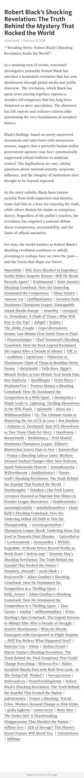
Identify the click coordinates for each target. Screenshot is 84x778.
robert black (11, 40)
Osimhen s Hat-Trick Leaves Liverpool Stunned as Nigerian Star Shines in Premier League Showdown (40, 496)
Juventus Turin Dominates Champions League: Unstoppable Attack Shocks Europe (42, 305)
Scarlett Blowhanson (20, 629)
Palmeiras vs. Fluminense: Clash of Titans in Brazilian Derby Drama (41, 363)
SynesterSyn (68, 449)
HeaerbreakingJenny (45, 681)
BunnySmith (14, 438)
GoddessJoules (64, 501)
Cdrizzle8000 (67, 733)
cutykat (25, 611)
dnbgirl (39, 322)
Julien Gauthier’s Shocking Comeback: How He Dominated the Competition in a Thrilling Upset (37, 583)
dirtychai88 (29, 368)
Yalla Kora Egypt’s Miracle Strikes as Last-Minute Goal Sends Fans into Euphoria (42, 374)
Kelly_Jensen (14, 594)
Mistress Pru (48, 663)
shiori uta (63, 409)
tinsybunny (65, 432)
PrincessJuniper (19, 339)
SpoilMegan (40, 380)
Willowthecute (16, 472)
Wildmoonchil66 (17, 415)
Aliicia (34, 646)
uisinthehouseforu (50, 507)
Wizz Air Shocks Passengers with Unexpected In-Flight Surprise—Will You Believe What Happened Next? (41, 635)
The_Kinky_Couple (19, 328)
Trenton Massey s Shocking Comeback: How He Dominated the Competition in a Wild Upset (39, 392)
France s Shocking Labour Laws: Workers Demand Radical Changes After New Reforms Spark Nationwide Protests (41, 461)
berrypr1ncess (59, 675)
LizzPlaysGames (39, 299)
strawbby (51, 310)
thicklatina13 (38, 438)
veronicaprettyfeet (46, 525)
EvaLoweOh (13, 577)
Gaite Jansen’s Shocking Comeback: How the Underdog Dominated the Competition (42, 287)
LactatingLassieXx (18, 507)
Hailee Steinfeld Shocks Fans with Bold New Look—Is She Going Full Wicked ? (42, 669)
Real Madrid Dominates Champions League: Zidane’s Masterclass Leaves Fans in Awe (38, 444)
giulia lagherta (18, 710)
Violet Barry (63, 380)
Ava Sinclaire (68, 420)
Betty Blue (65, 710)
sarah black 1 (49, 571)
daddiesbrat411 (43, 472)
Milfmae (13, 739)
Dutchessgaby (15, 490)
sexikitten (14, 357)
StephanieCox (15, 386)
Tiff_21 (71, 351)
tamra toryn (43, 710)
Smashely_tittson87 (19, 571)
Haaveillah (12, 270)
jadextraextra (14, 698)
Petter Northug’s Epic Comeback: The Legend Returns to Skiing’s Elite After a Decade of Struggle (42, 617)
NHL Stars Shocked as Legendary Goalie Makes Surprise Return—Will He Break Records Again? (41, 276)
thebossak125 (14, 681)
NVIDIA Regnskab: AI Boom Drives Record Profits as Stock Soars (40, 548)
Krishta (55, 322)
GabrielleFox (69, 536)
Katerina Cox (14, 646)
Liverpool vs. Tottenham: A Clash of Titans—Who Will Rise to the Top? (41, 316)
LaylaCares (34, 357)
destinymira (63, 397)
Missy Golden (64, 293)
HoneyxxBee (44, 542)
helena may (36, 553)
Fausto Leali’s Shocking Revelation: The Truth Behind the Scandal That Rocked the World (41, 478)
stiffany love (14, 727)
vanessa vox (13, 299)
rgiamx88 (44, 409)
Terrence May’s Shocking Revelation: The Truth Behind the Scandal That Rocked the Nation (39, 559)
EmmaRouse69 (62, 467)
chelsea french (54, 646)
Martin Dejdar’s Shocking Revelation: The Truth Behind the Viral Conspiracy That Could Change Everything (41, 658)
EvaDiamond (43, 281)
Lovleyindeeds (18, 542)
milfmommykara (48, 611)
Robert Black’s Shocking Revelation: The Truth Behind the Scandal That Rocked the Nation (42, 687)
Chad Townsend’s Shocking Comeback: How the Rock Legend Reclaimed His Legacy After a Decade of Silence (42, 345)
